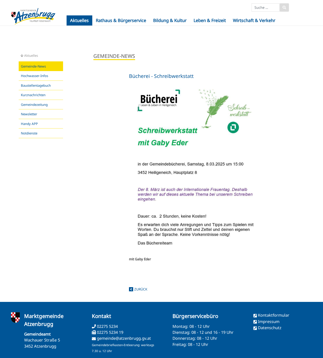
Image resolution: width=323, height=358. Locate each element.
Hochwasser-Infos (34, 75)
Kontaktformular (273, 315)
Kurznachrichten (33, 95)
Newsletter (29, 114)
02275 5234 (107, 326)
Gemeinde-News (33, 66)
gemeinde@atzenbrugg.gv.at (124, 338)
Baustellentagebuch (36, 85)
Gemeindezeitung (34, 104)
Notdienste (29, 133)
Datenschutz (269, 327)
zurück (140, 289)
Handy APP (29, 123)
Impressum (268, 321)
